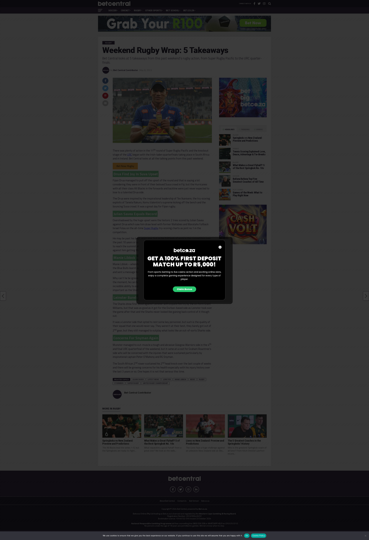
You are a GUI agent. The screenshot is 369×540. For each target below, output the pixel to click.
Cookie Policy (258, 535)
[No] (365, 535)
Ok (246, 535)
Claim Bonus (184, 289)
